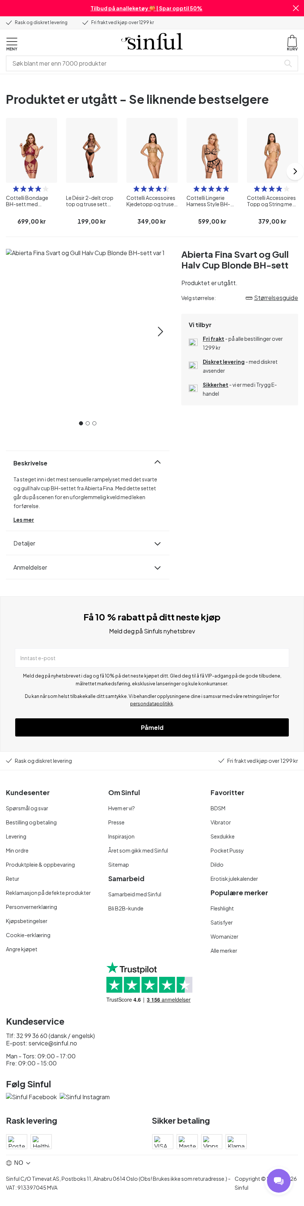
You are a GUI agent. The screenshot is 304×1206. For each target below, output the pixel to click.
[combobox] (144, 63)
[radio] (16, 189)
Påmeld (152, 727)
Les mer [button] (23, 519)
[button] (296, 8)
